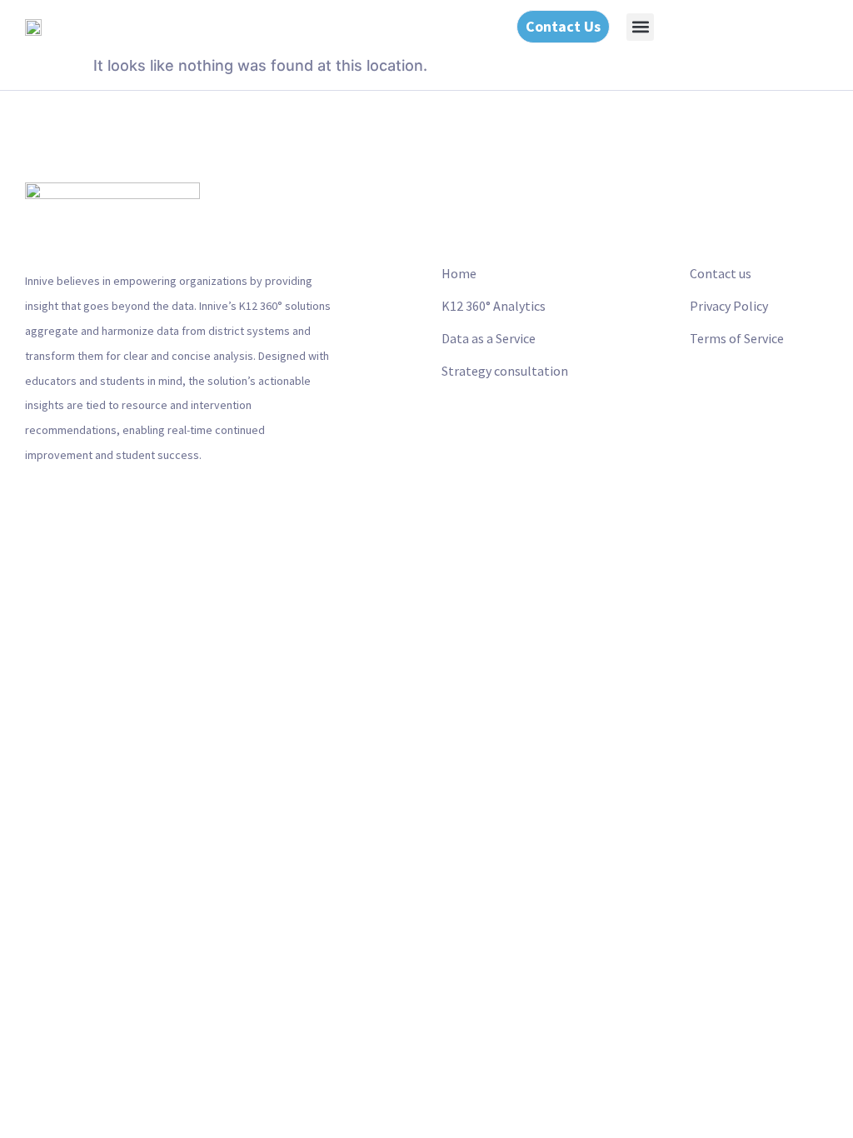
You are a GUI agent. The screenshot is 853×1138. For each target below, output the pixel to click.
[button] (640, 27)
